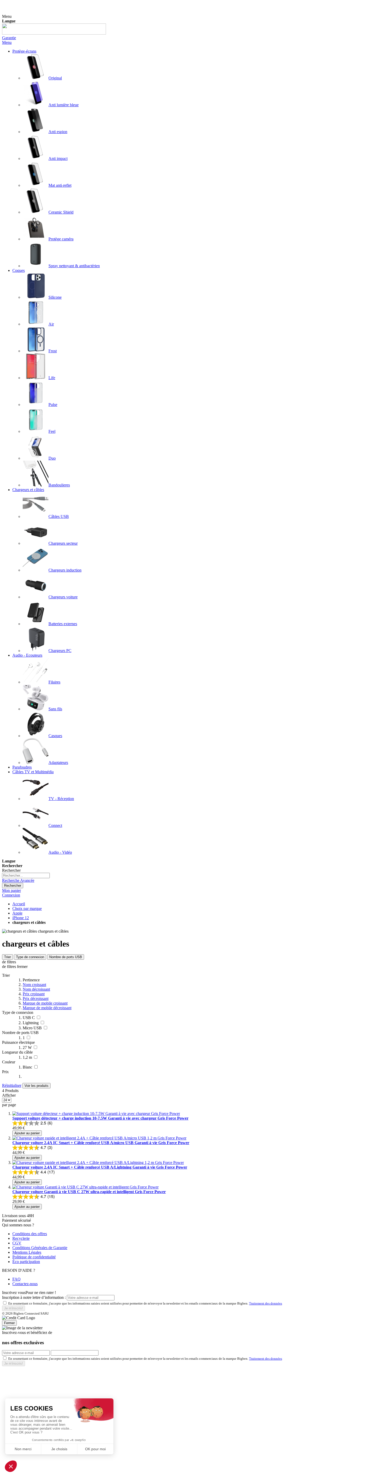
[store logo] (54, 33)
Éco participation (26, 1261)
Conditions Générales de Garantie (39, 1247)
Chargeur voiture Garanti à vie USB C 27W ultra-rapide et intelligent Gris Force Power (89, 1191)
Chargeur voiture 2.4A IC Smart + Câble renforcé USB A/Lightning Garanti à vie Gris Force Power (99, 1167)
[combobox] (26, 875)
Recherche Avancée (18, 880)
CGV (16, 1243)
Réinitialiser (11, 1085)
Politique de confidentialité (34, 1257)
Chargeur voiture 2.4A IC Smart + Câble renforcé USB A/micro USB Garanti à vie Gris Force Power (100, 1142)
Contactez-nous (25, 1284)
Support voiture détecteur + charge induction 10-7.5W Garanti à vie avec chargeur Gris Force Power (100, 1118)
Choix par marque (27, 908)
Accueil (18, 904)
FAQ (16, 1279)
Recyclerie (21, 1238)
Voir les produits (36, 1086)
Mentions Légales (26, 1252)
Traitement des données (265, 1303)
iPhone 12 (20, 918)
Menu (7, 42)
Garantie (9, 38)
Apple (17, 913)
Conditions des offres (29, 1234)
